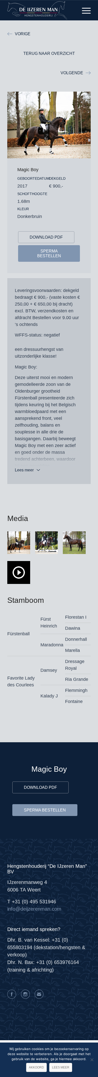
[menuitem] (84, 10)
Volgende (72, 73)
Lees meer (24, 470)
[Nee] (91, 1059)
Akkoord (36, 1067)
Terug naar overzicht (49, 53)
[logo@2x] (40, 10)
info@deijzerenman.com (34, 909)
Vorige (22, 34)
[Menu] (84, 10)
